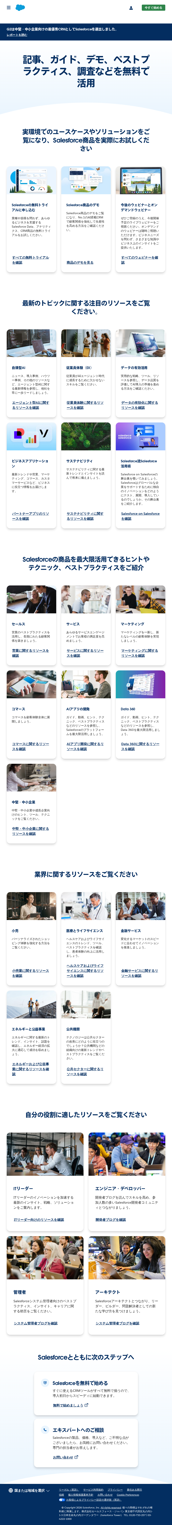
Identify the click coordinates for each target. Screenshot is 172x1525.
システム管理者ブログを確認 (35, 1323)
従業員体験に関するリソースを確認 (85, 405)
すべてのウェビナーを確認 (139, 260)
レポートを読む (17, 35)
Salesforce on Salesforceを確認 (140, 516)
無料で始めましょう (68, 1405)
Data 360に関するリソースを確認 (140, 746)
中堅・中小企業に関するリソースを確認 (30, 831)
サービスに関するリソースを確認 (85, 653)
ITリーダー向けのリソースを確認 (39, 1219)
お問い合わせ (63, 1457)
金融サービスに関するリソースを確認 (139, 973)
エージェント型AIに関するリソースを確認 (30, 405)
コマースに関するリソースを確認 (30, 746)
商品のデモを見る (80, 262)
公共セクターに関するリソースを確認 (85, 1071)
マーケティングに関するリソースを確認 (139, 653)
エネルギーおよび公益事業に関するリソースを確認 (30, 1069)
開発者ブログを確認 (111, 1219)
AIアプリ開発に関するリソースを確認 (85, 746)
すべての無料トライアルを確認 (30, 260)
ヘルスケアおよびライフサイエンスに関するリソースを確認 (85, 970)
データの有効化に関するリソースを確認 (139, 405)
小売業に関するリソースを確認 (30, 973)
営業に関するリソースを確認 (30, 653)
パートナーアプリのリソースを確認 (30, 516)
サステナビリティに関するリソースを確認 (85, 516)
